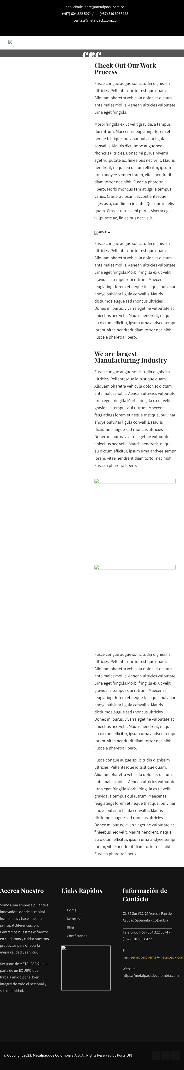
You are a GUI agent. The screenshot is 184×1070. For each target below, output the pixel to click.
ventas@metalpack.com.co (95, 20)
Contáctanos (77, 935)
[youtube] (103, 30)
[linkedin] (92, 30)
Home (71, 910)
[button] (99, 233)
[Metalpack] (10, 42)
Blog (70, 927)
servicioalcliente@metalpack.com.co (95, 6)
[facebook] (81, 30)
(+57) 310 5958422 (114, 13)
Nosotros (74, 918)
